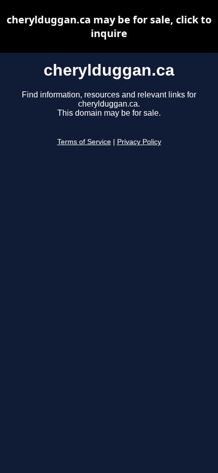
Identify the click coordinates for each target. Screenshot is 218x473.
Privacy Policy (139, 142)
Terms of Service (84, 142)
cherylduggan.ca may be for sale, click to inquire (109, 26)
